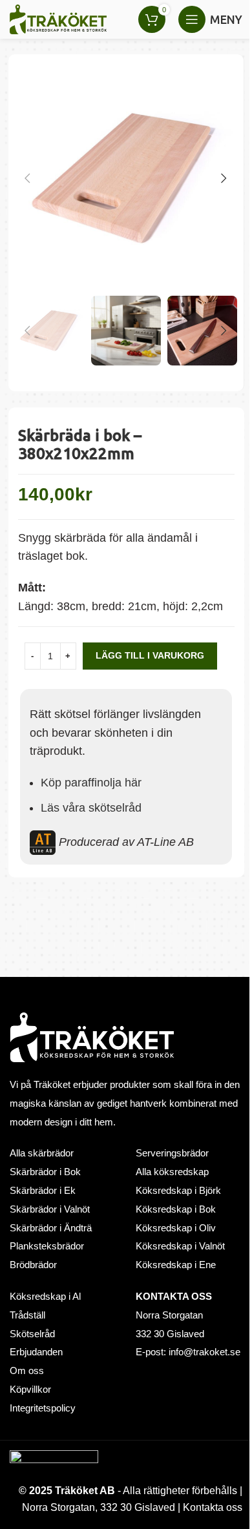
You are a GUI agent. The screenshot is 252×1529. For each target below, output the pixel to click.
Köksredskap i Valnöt (180, 1246)
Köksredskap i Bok (176, 1209)
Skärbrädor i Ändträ (51, 1228)
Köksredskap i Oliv (176, 1228)
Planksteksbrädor (47, 1246)
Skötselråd (32, 1334)
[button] (28, 178)
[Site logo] (58, 18)
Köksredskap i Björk (178, 1190)
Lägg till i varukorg (150, 655)
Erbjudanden (36, 1352)
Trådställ (27, 1315)
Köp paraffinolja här (91, 782)
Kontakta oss (212, 1507)
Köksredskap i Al (45, 1296)
